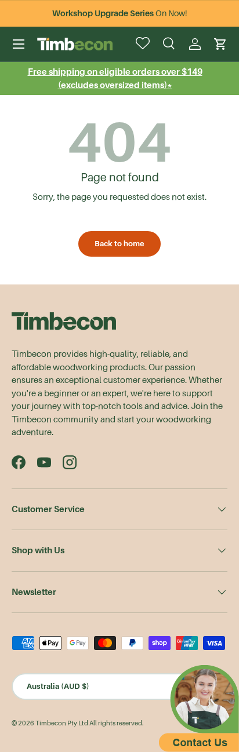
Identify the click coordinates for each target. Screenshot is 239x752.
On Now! (119, 13)
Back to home (119, 243)
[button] (220, 44)
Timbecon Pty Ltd (61, 723)
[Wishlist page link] (144, 44)
